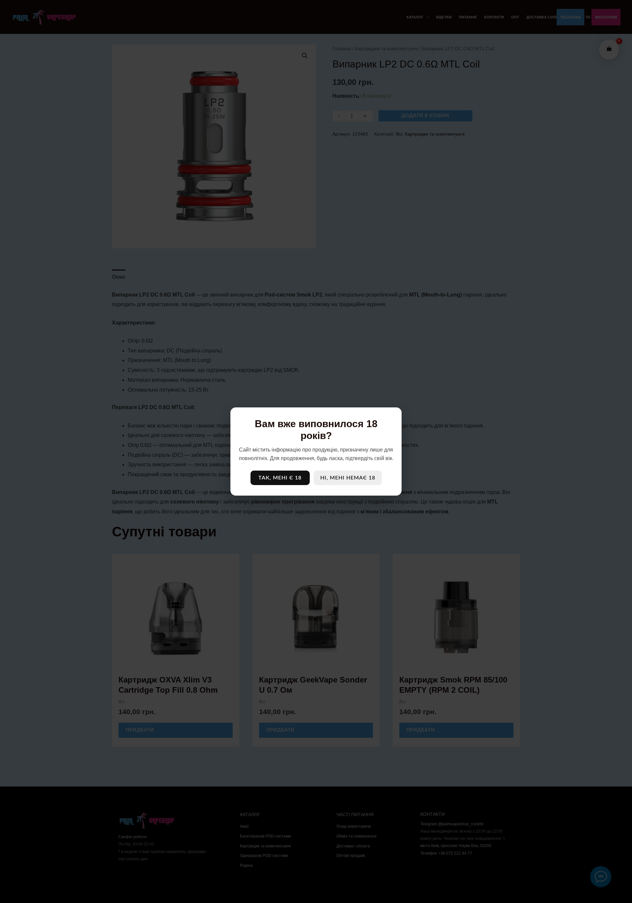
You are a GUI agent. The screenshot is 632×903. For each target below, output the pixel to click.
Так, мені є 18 (280, 477)
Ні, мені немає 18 (347, 477)
